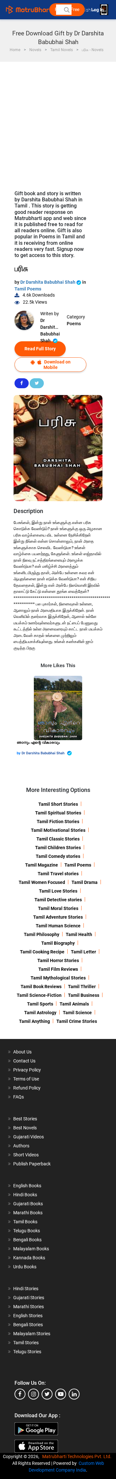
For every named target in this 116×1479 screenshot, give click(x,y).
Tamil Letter (83, 951)
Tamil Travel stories (58, 873)
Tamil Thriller (82, 986)
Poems (74, 323)
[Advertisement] (58, 123)
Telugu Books (26, 1230)
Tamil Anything (34, 1021)
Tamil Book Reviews (41, 986)
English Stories (28, 1315)
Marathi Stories (28, 1306)
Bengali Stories (28, 1324)
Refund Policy (27, 1087)
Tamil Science (77, 1012)
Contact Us (24, 1060)
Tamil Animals (74, 1003)
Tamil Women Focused (42, 882)
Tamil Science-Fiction (39, 995)
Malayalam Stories (31, 1333)
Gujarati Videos (28, 1136)
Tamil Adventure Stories (58, 917)
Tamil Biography (58, 943)
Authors (21, 1145)
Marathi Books (28, 1212)
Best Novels (25, 1127)
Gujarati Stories (28, 1297)
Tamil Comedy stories (58, 856)
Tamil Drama (85, 882)
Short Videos (26, 1154)
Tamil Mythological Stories (58, 977)
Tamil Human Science (58, 925)
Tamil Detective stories (58, 899)
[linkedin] (74, 1394)
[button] (66, 10)
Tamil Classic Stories (58, 838)
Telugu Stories (27, 1351)
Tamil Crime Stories (76, 1021)
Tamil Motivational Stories (58, 830)
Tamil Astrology (40, 1012)
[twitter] (47, 1394)
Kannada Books (29, 1257)
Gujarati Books (28, 1203)
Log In (98, 9)
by (19, 753)
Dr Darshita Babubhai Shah (48, 282)
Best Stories (25, 1118)
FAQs (18, 1096)
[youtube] (60, 1394)
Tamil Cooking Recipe (42, 951)
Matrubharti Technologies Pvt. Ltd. (77, 1456)
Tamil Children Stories (58, 847)
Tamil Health (79, 934)
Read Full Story (40, 348)
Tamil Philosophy (41, 934)
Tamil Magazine (41, 865)
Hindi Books (25, 1194)
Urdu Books (24, 1266)
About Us (22, 1051)
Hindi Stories (25, 1288)
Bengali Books (27, 1239)
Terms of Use (26, 1078)
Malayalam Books (31, 1248)
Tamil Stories (26, 1342)
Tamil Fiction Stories (58, 821)
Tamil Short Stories (58, 804)
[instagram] (33, 1394)
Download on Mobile (57, 364)
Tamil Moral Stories (58, 908)
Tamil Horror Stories (58, 960)
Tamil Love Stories (58, 891)
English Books (27, 1185)
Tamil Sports (40, 1003)
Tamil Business (83, 995)
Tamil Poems (28, 288)
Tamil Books (25, 1221)
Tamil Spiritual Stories (58, 812)
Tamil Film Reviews (58, 969)
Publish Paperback (32, 1163)
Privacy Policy (27, 1069)
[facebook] (20, 1394)
